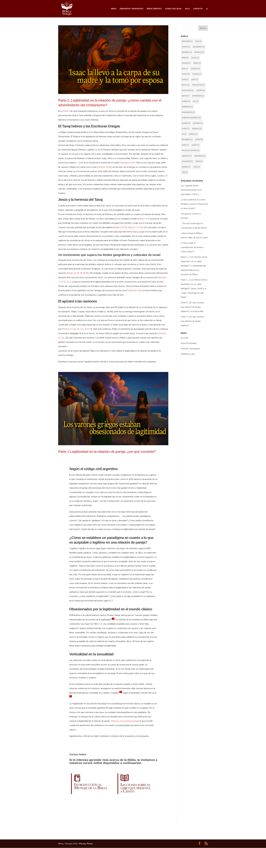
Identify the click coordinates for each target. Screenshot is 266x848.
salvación (187, 156)
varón (196, 167)
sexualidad (187, 161)
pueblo (195, 145)
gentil (185, 79)
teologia (186, 167)
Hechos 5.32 (135, 290)
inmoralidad (198, 96)
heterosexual (198, 85)
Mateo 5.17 (143, 218)
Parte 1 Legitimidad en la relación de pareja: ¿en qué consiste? (107, 451)
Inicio (113, 9)
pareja (199, 139)
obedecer (197, 128)
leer (195, 101)
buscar (195, 58)
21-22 (66, 282)
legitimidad (187, 107)
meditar (186, 123)
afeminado (187, 41)
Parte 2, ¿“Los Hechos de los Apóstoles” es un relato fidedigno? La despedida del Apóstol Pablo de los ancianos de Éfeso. (194, 266)
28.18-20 (84, 273)
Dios (185, 69)
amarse (186, 47)
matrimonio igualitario (191, 118)
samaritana (199, 156)
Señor (199, 161)
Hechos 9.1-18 (69, 329)
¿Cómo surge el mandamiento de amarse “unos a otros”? (192, 247)
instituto (186, 101)
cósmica (186, 63)
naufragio (198, 123)
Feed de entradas (189, 343)
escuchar (195, 69)
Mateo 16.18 (73, 273)
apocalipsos (198, 47)
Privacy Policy (86, 843)
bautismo (199, 52)
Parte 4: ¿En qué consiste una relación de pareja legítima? (192, 321)
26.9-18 (88, 329)
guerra (185, 85)
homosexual (188, 90)
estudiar (197, 74)
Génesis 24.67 (127, 162)
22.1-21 (80, 329)
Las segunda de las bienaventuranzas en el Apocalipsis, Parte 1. (191, 189)
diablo (197, 63)
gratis (194, 79)
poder (185, 145)
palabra (193, 134)
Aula (187, 9)
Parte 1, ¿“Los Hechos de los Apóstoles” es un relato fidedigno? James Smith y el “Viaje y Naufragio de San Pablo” (194, 288)
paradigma (187, 139)
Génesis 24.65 (104, 167)
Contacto (198, 9)
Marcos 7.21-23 (135, 227)
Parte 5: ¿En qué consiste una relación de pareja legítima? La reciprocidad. (192, 306)
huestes (200, 90)
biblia (185, 58)
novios (185, 128)
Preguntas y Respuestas (131, 9)
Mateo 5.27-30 (120, 227)
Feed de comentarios (190, 348)
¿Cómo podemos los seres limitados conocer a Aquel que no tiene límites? (194, 203)
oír (184, 134)
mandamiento (188, 112)
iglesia (185, 96)
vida (185, 172)
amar (198, 41)
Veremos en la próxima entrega (125, 721)
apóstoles (187, 52)
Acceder (184, 338)
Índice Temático (154, 9)
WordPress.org (188, 354)
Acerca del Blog (173, 9)
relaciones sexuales (191, 150)
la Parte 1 (65, 111)
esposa (186, 74)
